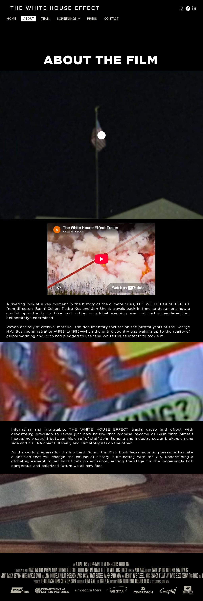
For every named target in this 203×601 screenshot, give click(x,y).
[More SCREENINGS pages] (79, 19)
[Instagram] (181, 8)
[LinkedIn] (194, 8)
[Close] (101, 135)
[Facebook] (188, 8)
